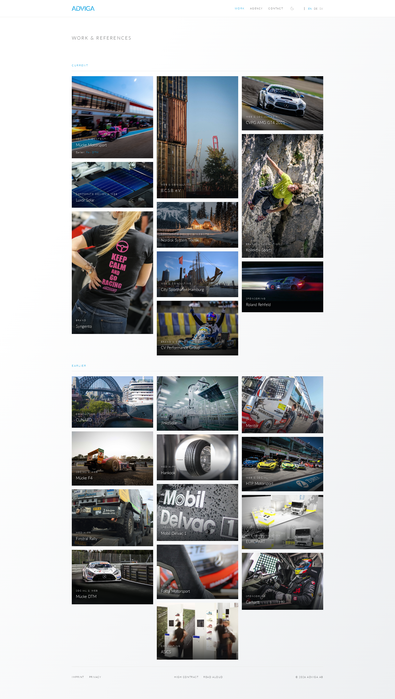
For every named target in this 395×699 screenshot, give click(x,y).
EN (310, 8)
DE (316, 8)
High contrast (186, 676)
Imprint (78, 676)
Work (240, 8)
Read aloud (213, 676)
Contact (275, 8)
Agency (256, 8)
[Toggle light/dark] (292, 8)
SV (321, 8)
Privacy (95, 676)
